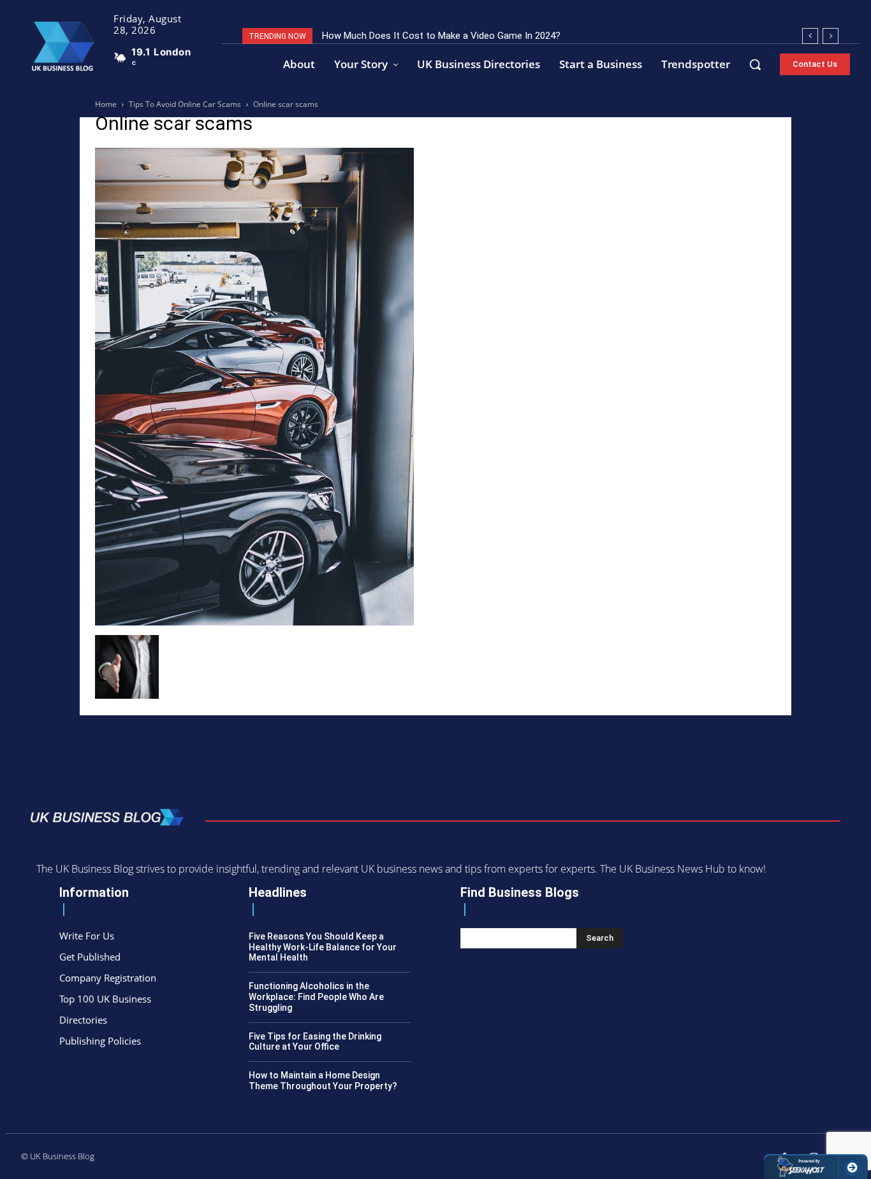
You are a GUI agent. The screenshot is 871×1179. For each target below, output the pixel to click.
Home (106, 104)
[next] (830, 36)
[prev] (810, 36)
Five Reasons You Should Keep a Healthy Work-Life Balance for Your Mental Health (323, 947)
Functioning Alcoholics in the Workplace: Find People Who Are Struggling (316, 997)
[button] (755, 64)
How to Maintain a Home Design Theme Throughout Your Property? (323, 1080)
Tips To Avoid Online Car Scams (185, 104)
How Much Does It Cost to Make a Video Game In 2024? (441, 35)
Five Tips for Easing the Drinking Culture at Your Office (315, 1041)
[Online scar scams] (254, 622)
